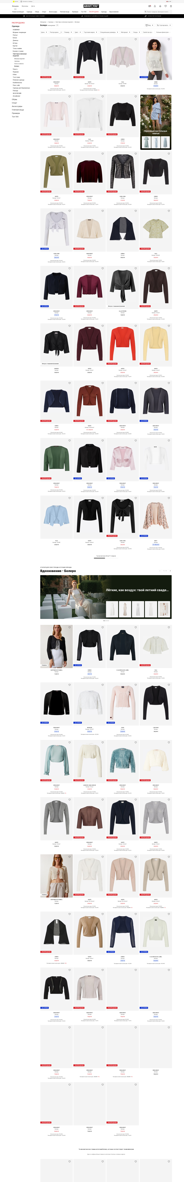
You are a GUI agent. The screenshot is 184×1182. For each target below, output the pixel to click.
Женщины (15, 6)
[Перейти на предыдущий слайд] (160, 571)
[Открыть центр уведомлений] (160, 6)
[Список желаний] (165, 6)
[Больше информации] (56, 91)
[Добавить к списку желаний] (69, 39)
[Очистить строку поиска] (171, 11)
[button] (150, 25)
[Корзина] (171, 6)
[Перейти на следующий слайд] (170, 571)
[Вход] (155, 6)
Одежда (50, 22)
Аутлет (16, 1)
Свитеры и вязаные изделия (64, 22)
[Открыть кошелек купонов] (149, 6)
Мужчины (25, 6)
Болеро (77, 22)
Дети (33, 6)
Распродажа (54, 32)
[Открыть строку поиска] (145, 12)
